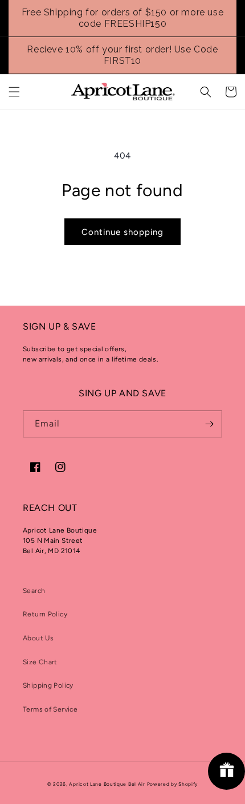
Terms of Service (50, 709)
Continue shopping (122, 232)
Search (34, 591)
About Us (38, 638)
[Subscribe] (209, 424)
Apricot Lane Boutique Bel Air (107, 784)
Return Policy (45, 614)
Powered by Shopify (172, 784)
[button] (14, 91)
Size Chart (40, 662)
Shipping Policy (48, 685)
